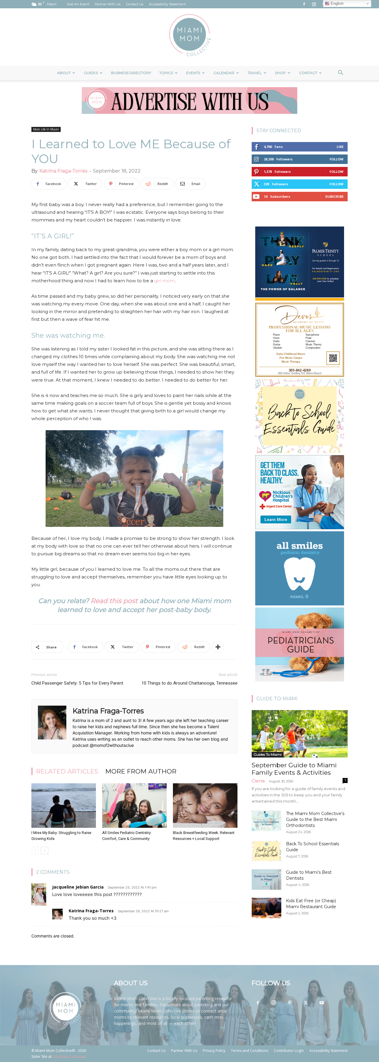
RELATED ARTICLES (67, 771)
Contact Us (134, 4)
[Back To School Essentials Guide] (266, 851)
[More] (218, 647)
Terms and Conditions (249, 1050)
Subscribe (334, 196)
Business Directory (131, 73)
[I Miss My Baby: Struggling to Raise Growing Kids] (63, 805)
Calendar (223, 73)
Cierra (258, 781)
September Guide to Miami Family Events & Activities (294, 768)
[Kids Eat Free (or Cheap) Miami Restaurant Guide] (266, 908)
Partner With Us (108, 4)
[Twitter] (305, 1003)
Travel (255, 73)
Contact (308, 73)
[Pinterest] (290, 1003)
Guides (91, 73)
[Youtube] (321, 1003)
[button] (340, 73)
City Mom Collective (68, 1056)
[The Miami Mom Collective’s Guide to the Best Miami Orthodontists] (266, 821)
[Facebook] (304, 4)
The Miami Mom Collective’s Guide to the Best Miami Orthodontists (315, 819)
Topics (166, 73)
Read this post (114, 601)
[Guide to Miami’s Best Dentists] (266, 879)
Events (193, 73)
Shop (280, 73)
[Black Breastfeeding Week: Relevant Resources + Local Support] (205, 805)
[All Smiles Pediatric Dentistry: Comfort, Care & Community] (134, 805)
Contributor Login (289, 1050)
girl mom (164, 280)
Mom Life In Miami (46, 129)
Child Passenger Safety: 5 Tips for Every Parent (77, 683)
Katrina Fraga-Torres (63, 171)
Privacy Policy (214, 1050)
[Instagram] (313, 4)
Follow (336, 159)
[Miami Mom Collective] (189, 37)
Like (340, 146)
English (336, 3)
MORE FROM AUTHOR (140, 771)
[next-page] (44, 850)
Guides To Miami (267, 754)
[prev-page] (35, 850)
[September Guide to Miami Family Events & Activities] (300, 734)
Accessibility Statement (167, 4)
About (63, 73)
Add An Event (78, 4)
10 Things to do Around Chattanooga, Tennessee (189, 683)
